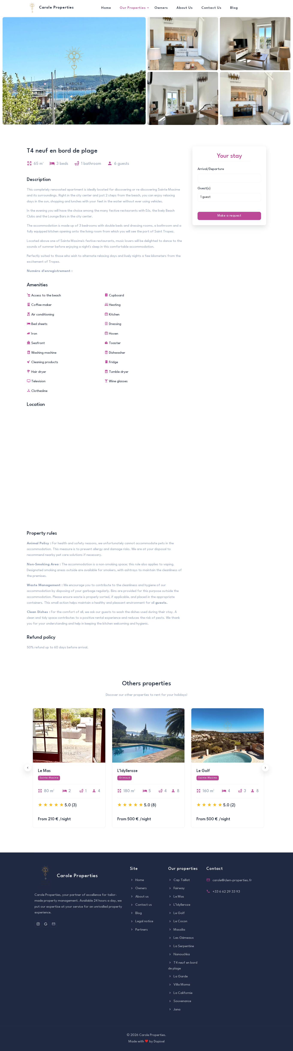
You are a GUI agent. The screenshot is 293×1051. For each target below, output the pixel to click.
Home (106, 8)
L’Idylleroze (181, 905)
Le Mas (178, 896)
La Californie (182, 993)
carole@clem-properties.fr (232, 880)
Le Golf (179, 913)
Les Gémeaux (183, 938)
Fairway (179, 888)
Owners (161, 8)
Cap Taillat (181, 880)
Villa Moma (181, 984)
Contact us (211, 8)
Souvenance (182, 1001)
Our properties (133, 8)
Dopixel (159, 1041)
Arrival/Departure (211, 169)
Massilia (179, 929)
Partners (141, 929)
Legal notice (143, 921)
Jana (176, 1009)
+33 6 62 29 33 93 (226, 891)
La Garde (180, 976)
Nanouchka (181, 954)
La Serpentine (183, 946)
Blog (234, 8)
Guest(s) (204, 188)
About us (185, 8)
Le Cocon (180, 921)
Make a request (229, 215)
